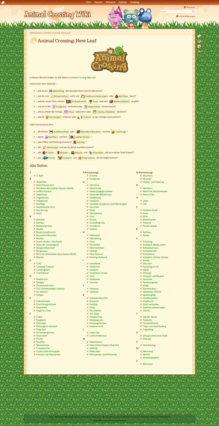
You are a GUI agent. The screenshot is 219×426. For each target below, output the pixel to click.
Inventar (94, 282)
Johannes (94, 288)
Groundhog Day (97, 222)
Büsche (78, 152)
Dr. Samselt (42, 291)
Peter (145, 213)
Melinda (94, 348)
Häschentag (95, 238)
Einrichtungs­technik (46, 304)
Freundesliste (43, 348)
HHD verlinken (97, 247)
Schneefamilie (150, 251)
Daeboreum (42, 279)
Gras (92, 216)
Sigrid (146, 269)
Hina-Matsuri (96, 254)
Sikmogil (147, 272)
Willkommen (36, 32)
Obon (145, 200)
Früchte (50, 152)
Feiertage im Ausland (46, 326)
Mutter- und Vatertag (153, 182)
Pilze (145, 216)
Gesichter (94, 207)
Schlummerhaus (150, 247)
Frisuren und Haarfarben (48, 354)
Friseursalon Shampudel (48, 351)
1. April (39, 175)
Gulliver (87, 117)
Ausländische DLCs (45, 207)
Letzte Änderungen (187, 16)
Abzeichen (41, 182)
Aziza (39, 213)
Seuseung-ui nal (150, 266)
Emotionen (41, 307)
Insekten (67, 157)
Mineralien (98, 152)
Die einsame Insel (45, 285)
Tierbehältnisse (150, 323)
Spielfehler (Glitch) (152, 291)
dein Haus (123, 96)
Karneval (94, 301)
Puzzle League (150, 225)
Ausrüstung (42, 210)
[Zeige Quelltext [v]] (199, 36)
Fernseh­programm (45, 332)
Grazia (93, 219)
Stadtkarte (148, 301)
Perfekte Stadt (150, 210)
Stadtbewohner (61, 131)
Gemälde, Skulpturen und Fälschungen (108, 203)
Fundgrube (61, 106)
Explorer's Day (43, 310)
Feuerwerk (41, 335)
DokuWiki (97, 420)
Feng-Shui (41, 329)
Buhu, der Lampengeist (47, 244)
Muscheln (147, 175)
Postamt (147, 222)
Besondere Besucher (90, 131)
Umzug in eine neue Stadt (155, 335)
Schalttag (147, 241)
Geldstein (94, 200)
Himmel (93, 251)
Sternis (146, 310)
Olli (144, 203)
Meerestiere (88, 157)
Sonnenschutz (149, 288)
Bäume (39, 229)
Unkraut (147, 338)
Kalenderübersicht (99, 298)
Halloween (95, 235)
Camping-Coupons (45, 266)
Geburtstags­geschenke (101, 191)
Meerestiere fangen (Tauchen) (104, 345)
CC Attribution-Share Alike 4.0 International (151, 417)
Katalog (81, 142)
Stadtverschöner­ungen (96, 96)
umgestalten (94, 106)
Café (38, 263)
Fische (52, 157)
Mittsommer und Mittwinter (103, 354)
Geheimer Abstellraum (101, 194)
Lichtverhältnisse (98, 335)
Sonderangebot (150, 282)
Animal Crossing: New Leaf (57, 32)
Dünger (40, 294)
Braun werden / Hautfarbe (49, 241)
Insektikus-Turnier (99, 272)
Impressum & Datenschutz (115, 420)
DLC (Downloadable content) (50, 288)
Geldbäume (95, 197)
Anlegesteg (42, 200)
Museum (147, 178)
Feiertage (121, 131)
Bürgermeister (61, 96)
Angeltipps (41, 194)
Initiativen (95, 266)
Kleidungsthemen (98, 323)
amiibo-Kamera (43, 191)
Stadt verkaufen (151, 304)
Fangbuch (41, 320)
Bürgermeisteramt (45, 247)
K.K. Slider (95, 313)
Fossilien (40, 342)
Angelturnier (42, 197)
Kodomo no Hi (96, 326)
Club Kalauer (42, 272)
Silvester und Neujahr (153, 276)
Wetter (146, 354)
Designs (40, 282)
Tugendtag (148, 329)
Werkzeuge (52, 147)
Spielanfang (58, 91)
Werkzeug (148, 351)
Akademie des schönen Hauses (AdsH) (55, 188)
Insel (95, 101)
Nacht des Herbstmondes (155, 191)
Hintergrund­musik (98, 257)
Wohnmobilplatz (122, 101)
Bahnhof (40, 219)
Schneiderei (148, 254)
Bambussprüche (44, 225)
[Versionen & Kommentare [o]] (199, 41)
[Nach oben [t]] (199, 51)
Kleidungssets (96, 320)
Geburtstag (95, 188)
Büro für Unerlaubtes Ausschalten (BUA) (56, 254)
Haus (92, 241)
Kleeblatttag (96, 316)
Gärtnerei (94, 185)
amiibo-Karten (82, 137)
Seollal (146, 260)
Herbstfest (95, 244)
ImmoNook (95, 263)
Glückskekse (96, 213)
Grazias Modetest (106, 111)
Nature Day (148, 194)
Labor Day (95, 332)
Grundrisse (95, 225)
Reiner (146, 235)
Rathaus (147, 232)
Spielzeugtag (149, 294)
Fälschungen (55, 117)
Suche (193, 12)
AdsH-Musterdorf (45, 185)
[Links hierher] (199, 46)
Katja (92, 307)
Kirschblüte (95, 310)
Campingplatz (43, 269)
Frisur (71, 111)
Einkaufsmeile (79, 101)
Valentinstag (149, 345)
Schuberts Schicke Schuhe (155, 257)
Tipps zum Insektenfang (154, 326)
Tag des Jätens (150, 316)
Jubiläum (94, 291)
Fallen (39, 316)
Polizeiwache (149, 219)
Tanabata (147, 320)
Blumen (64, 152)
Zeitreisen (148, 363)
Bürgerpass (42, 251)
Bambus (40, 222)
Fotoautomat (42, 345)
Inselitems (95, 279)
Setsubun (147, 263)
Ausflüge (40, 203)
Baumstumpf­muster (46, 232)
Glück (92, 210)
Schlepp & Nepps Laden (154, 244)
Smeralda (147, 279)
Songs (146, 285)
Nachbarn (53, 137)
